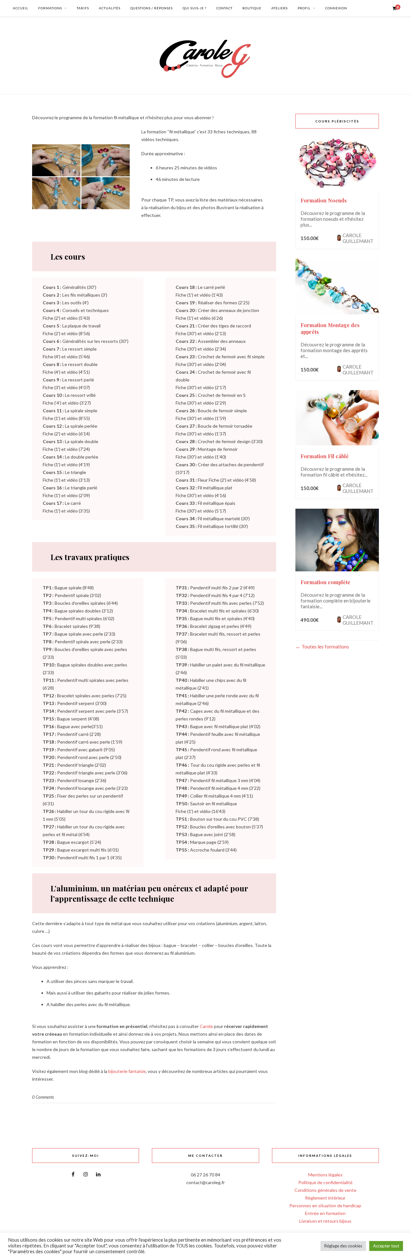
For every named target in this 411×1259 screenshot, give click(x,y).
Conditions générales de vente (325, 1190)
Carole (206, 1026)
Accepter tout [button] (386, 1245)
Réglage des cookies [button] (343, 1245)
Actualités (109, 8)
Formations (50, 8)
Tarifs (83, 8)
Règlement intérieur (325, 1198)
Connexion (336, 8)
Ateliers (279, 8)
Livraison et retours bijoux (325, 1221)
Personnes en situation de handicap (325, 1205)
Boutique (251, 8)
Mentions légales (325, 1174)
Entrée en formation (325, 1213)
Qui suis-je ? (194, 8)
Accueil (20, 8)
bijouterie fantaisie (127, 1071)
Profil (304, 8)
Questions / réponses (151, 8)
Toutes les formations (325, 646)
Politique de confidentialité (325, 1182)
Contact (224, 8)
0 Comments (43, 1097)
